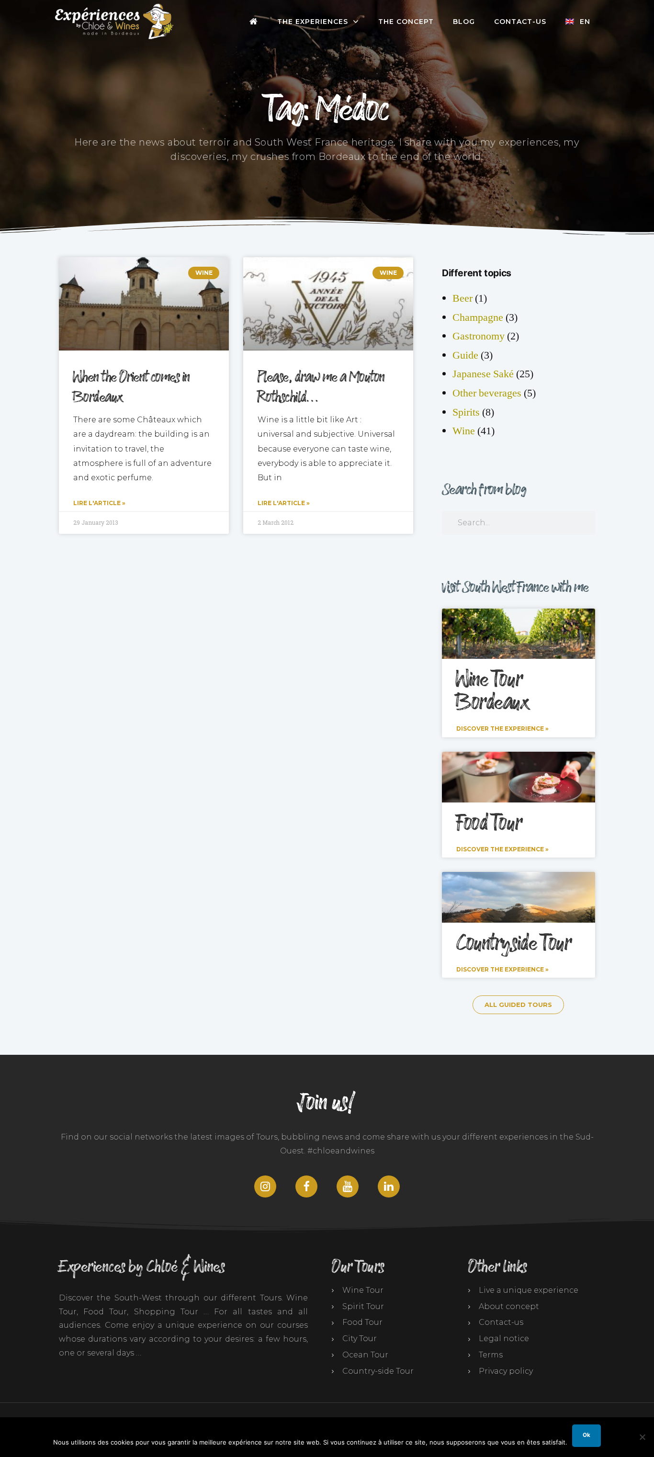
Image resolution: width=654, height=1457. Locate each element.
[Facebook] (306, 1186)
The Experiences (312, 21)
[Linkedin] (389, 1186)
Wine (463, 431)
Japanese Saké (483, 374)
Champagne (477, 317)
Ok (586, 1435)
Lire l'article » (99, 503)
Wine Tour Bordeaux (492, 691)
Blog (464, 21)
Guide (465, 355)
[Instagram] (265, 1186)
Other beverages (486, 393)
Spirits (466, 412)
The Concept (406, 21)
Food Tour (489, 823)
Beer (462, 298)
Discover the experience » (502, 728)
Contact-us (520, 21)
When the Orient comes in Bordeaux (131, 387)
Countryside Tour (513, 943)
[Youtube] (348, 1186)
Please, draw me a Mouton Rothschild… (321, 387)
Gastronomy (478, 336)
